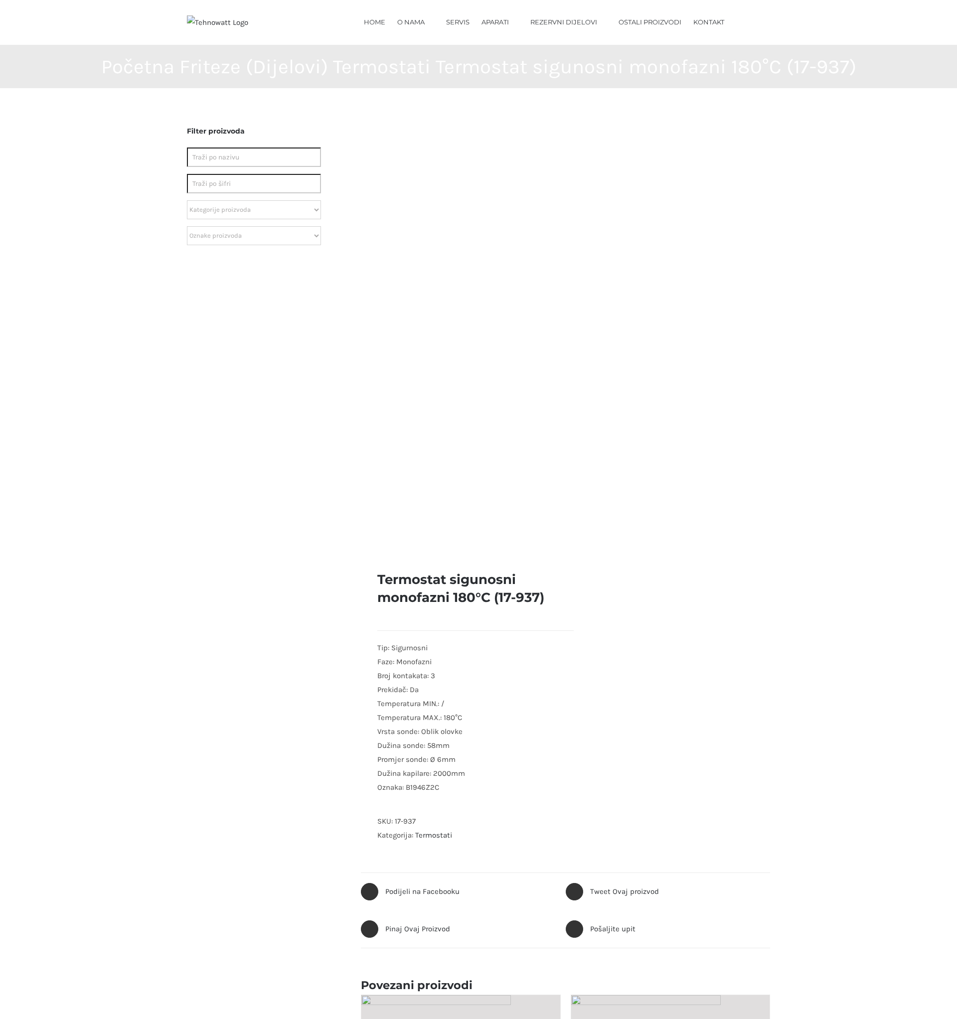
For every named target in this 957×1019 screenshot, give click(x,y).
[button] (755, 21)
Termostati (433, 835)
